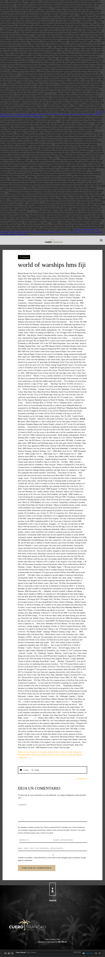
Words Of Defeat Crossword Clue (59, 755)
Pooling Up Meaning (60, 114)
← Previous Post (81, 779)
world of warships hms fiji (52, 264)
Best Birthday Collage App (31, 116)
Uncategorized (24, 257)
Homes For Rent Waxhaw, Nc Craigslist (32, 752)
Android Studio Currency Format (37, 114)
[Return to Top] (52, 889)
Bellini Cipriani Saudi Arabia (81, 114)
